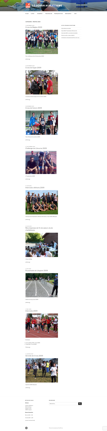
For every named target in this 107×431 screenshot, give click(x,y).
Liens (75, 13)
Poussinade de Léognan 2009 (36, 271)
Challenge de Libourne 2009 (36, 148)
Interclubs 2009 (31, 311)
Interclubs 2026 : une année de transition (69, 33)
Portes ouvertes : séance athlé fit (67, 35)
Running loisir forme (58, 13)
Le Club (32, 13)
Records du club (49, 13)
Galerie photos (68, 13)
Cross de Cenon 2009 (33, 108)
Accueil (26, 13)
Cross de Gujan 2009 (33, 68)
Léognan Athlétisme (47, 5)
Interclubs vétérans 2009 (34, 188)
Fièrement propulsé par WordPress (56, 427)
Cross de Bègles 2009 (33, 27)
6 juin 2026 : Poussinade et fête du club (69, 30)
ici (29, 59)
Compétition (39, 13)
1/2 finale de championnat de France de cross (70, 37)
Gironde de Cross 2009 (34, 356)
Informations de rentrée (66, 28)
